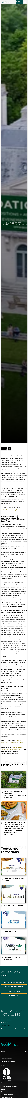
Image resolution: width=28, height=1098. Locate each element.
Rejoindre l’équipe (6, 1097)
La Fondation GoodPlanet (9, 1086)
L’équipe (3, 1089)
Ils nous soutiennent (7, 1094)
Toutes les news (6, 1092)
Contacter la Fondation (8, 1061)
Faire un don (19, 1)
